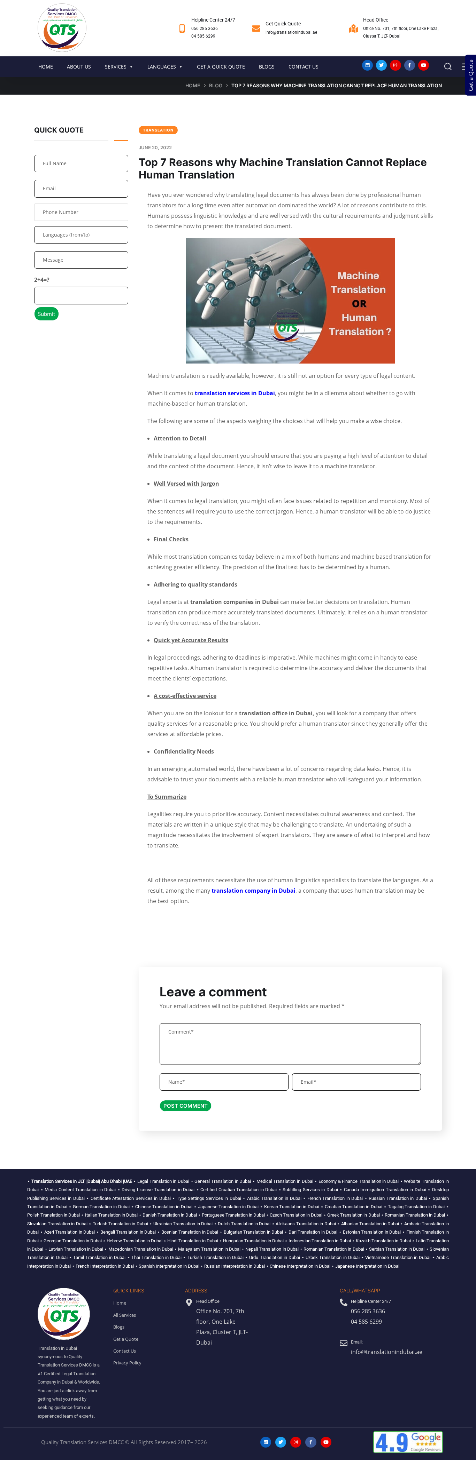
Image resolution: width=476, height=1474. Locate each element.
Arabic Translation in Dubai (274, 1198)
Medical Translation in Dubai (284, 1181)
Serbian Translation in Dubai (397, 1249)
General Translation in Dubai (222, 1181)
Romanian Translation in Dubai (415, 1215)
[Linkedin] (367, 65)
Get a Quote (471, 75)
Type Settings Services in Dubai (209, 1198)
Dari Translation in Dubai (313, 1232)
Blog (216, 85)
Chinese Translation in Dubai (163, 1206)
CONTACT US (303, 66)
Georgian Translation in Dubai (73, 1240)
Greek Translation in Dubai (353, 1215)
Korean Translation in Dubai (291, 1206)
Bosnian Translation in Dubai (189, 1232)
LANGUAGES (161, 66)
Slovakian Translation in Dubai (57, 1223)
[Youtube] (423, 65)
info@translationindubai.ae (291, 32)
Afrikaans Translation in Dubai (306, 1223)
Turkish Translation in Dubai (120, 1223)
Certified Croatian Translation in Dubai (238, 1189)
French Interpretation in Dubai (105, 1266)
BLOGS (267, 66)
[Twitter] (381, 65)
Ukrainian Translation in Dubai (183, 1223)
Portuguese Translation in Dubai (233, 1215)
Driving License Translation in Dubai (158, 1189)
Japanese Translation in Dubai (228, 1206)
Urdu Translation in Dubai (274, 1257)
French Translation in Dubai (335, 1198)
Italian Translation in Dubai (111, 1215)
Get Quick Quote (283, 23)
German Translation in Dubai (101, 1206)
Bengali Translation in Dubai (128, 1232)
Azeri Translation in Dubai (69, 1232)
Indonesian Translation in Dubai (320, 1240)
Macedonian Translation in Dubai (141, 1249)
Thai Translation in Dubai (156, 1257)
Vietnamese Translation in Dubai (397, 1257)
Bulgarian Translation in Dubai (253, 1232)
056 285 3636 (204, 28)
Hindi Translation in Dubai (192, 1240)
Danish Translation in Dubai (170, 1215)
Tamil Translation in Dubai (99, 1257)
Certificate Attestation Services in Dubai (131, 1198)
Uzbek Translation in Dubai (332, 1257)
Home (192, 85)
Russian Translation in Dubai (398, 1198)
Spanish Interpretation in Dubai (169, 1266)
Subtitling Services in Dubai (310, 1189)
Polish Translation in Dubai (53, 1215)
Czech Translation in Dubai (296, 1215)
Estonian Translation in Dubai (372, 1232)
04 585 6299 (203, 36)
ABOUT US (79, 66)
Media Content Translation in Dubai (80, 1189)
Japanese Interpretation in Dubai (367, 1266)
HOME (45, 66)
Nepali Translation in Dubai (272, 1249)
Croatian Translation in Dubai (353, 1206)
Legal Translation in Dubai (163, 1181)
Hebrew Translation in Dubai (134, 1240)
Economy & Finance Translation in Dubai (358, 1181)
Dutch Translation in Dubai (244, 1223)
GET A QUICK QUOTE (221, 66)
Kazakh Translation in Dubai (383, 1240)
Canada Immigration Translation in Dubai (385, 1189)
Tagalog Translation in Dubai (416, 1206)
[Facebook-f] (409, 65)
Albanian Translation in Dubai (370, 1223)
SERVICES (115, 66)
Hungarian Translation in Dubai (253, 1240)
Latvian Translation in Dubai (75, 1249)
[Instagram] (395, 65)
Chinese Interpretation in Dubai (300, 1266)
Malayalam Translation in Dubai (209, 1249)
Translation (158, 130)
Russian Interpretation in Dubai (234, 1266)
